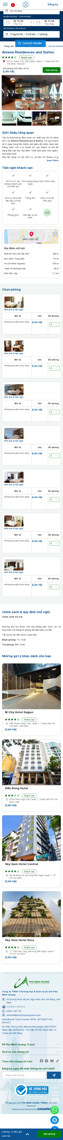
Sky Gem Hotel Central (21, 864)
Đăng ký (53, 4)
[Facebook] (42, 1060)
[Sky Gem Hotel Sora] (31, 914)
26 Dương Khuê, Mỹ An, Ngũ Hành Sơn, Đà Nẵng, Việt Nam (33, 1001)
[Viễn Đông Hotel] (31, 762)
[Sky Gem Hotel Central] (31, 838)
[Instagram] (47, 1060)
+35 (52, 118)
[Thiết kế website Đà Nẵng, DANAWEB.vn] (44, 1109)
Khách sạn (26, 57)
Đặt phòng (51, 70)
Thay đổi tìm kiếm (32, 43)
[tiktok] (58, 1060)
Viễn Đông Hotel (16, 788)
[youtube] (52, 1060)
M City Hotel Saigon (19, 712)
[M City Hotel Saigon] (31, 686)
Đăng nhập (36, 4)
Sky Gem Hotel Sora (19, 940)
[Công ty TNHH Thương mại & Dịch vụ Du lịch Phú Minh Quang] (31, 982)
